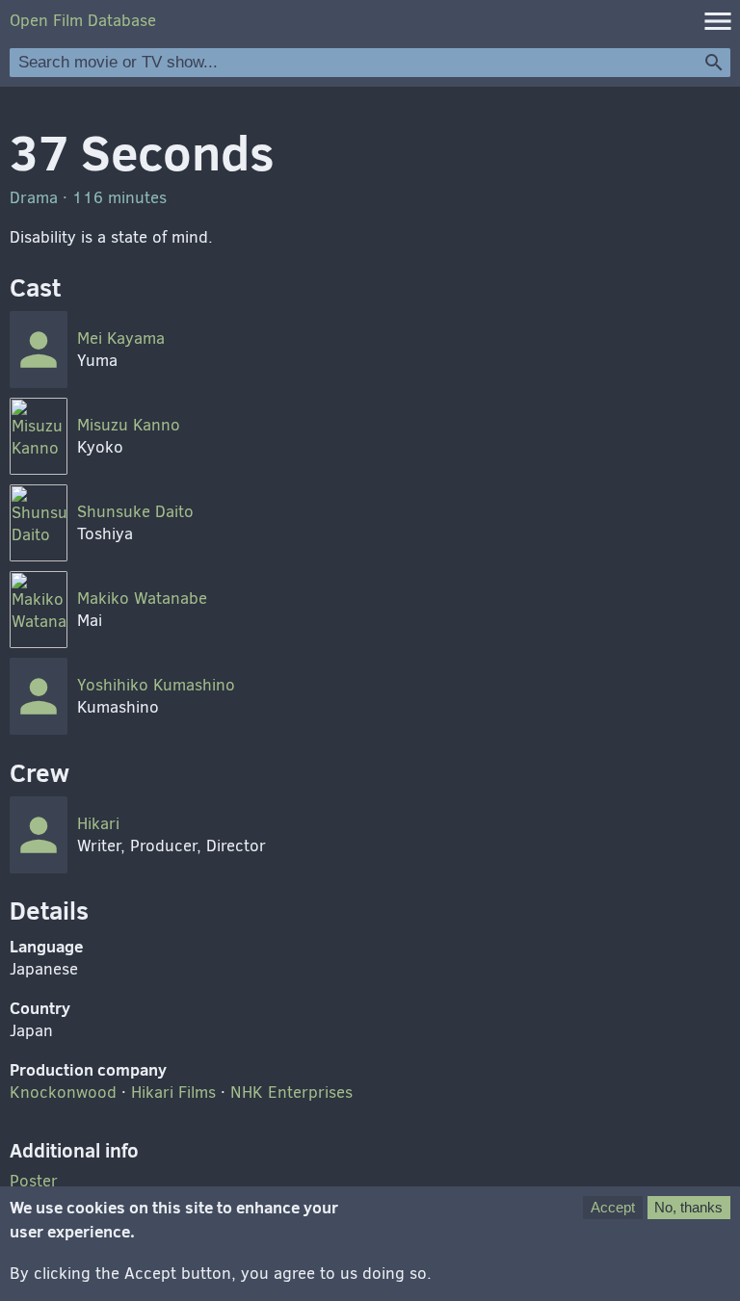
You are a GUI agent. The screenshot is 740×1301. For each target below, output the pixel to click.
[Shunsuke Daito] (38, 522)
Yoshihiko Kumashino (156, 685)
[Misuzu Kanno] (38, 436)
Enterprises (291, 1092)
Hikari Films (173, 1092)
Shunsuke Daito (135, 512)
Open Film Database (83, 21)
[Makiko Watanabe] (38, 609)
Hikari (98, 824)
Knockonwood (63, 1092)
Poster (34, 1181)
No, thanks (688, 1207)
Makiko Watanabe (142, 598)
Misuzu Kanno (128, 425)
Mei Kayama (121, 338)
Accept (613, 1207)
